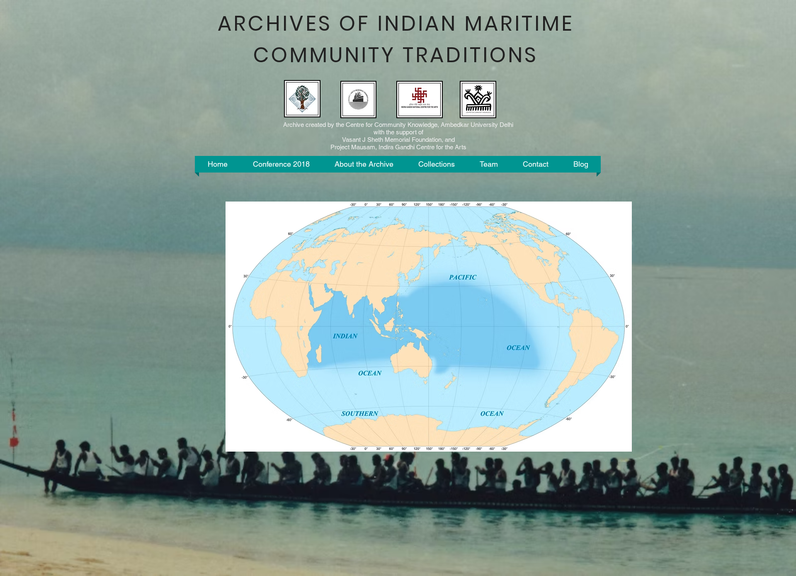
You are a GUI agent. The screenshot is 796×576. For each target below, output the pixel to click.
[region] (429, 327)
